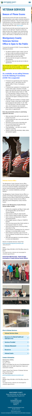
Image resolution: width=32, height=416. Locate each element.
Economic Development (16, 401)
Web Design (13, 411)
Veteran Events (9, 353)
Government (16, 403)
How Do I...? (16, 404)
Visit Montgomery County (16, 400)
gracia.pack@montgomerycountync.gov (13, 243)
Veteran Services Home (11, 333)
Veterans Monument (10, 346)
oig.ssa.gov (20, 25)
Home (16, 399)
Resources (8, 349)
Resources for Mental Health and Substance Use (14, 337)
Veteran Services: (12, 330)
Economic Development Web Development (10, 412)
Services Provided (10, 342)
